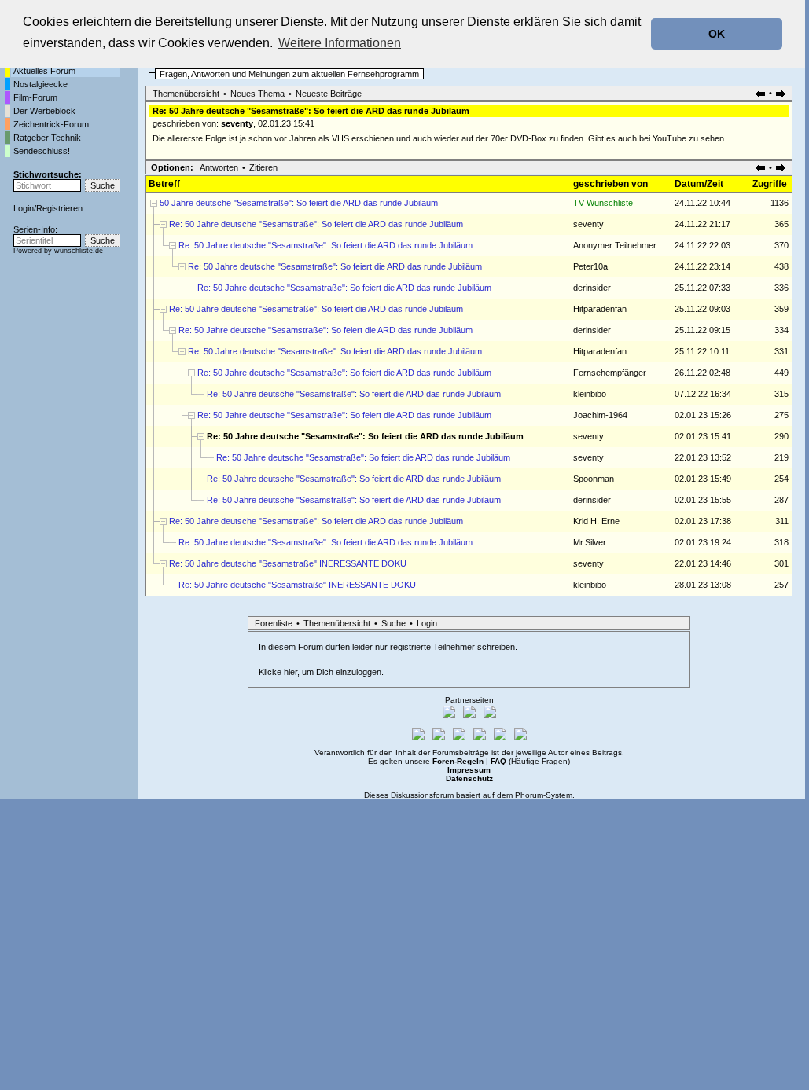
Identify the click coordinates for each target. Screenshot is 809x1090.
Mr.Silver (589, 542)
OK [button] (716, 34)
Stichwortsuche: (47, 174)
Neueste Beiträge (329, 93)
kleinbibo (589, 393)
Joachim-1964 (600, 415)
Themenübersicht (186, 93)
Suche (393, 623)
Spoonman (593, 478)
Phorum (529, 795)
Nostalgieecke (40, 84)
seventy (237, 123)
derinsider (592, 287)
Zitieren (263, 167)
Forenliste (273, 623)
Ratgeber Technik (47, 137)
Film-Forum (35, 97)
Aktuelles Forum (44, 70)
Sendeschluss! (41, 151)
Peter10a (590, 266)
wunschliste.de (78, 251)
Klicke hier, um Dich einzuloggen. (321, 672)
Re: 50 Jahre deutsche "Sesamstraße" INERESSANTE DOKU (287, 563)
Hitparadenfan (600, 309)
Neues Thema (257, 93)
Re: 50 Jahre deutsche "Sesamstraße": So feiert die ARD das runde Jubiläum (316, 224)
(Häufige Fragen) (530, 761)
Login (23, 208)
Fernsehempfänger (609, 372)
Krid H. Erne (596, 521)
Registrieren (59, 208)
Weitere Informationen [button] (339, 43)
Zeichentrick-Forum (51, 124)
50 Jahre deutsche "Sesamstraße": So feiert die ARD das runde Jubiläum (299, 202)
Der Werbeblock (44, 111)
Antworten (219, 167)
